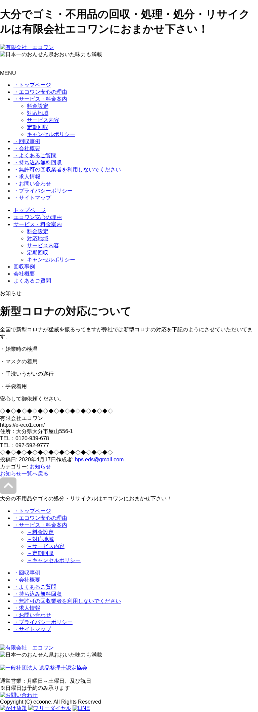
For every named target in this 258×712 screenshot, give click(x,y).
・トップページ (32, 85)
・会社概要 (26, 148)
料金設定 (37, 106)
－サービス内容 (45, 546)
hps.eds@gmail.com (99, 459)
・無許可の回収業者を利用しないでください (67, 169)
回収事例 (24, 266)
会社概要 (24, 274)
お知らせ (40, 466)
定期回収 (37, 127)
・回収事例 (26, 141)
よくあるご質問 (32, 281)
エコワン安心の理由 (37, 217)
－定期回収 (40, 553)
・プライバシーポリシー (43, 191)
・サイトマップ (32, 198)
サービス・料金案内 (37, 224)
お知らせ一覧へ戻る (24, 473)
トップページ (29, 210)
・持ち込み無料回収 (37, 162)
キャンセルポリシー (51, 134)
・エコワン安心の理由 (40, 92)
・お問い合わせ (32, 183)
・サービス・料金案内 (40, 99)
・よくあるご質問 (34, 155)
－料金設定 (40, 532)
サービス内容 (43, 120)
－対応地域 (40, 539)
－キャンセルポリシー (54, 560)
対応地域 (37, 113)
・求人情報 (26, 176)
